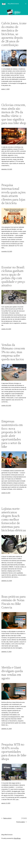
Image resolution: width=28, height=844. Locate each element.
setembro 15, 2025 (6, 728)
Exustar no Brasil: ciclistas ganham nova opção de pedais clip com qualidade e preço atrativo (13, 276)
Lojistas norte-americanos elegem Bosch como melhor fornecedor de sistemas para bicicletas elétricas (13, 519)
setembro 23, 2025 (6, 580)
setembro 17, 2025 (6, 651)
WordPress (17, 838)
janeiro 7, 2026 (5, 89)
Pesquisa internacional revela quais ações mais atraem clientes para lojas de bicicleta (13, 194)
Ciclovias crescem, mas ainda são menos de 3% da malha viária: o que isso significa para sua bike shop (13, 114)
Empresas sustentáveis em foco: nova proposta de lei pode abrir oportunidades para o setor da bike (12, 434)
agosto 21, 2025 (5, 803)
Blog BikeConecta (13, 3)
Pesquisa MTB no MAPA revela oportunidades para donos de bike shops (13, 752)
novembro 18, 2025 (6, 251)
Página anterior (6, 818)
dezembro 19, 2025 (6, 169)
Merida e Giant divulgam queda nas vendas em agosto (12, 673)
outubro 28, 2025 (6, 405)
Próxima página (21, 822)
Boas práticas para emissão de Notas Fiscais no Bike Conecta (13, 602)
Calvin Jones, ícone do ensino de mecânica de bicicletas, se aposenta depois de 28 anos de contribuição (13, 34)
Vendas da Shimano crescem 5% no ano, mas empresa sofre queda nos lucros (13, 352)
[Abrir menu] (26, 4)
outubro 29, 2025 (6, 329)
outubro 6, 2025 (5, 492)
